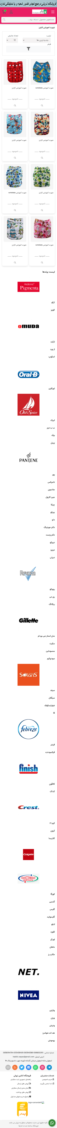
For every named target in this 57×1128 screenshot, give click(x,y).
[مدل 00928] (42, 177)
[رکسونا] (28, 574)
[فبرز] (28, 729)
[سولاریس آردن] (28, 675)
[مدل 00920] (15, 177)
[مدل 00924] (15, 229)
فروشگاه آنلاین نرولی (22, 1075)
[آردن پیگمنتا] (28, 287)
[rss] (15, 1067)
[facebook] (28, 1067)
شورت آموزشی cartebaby (44, 88)
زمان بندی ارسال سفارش (20, 1088)
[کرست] (28, 808)
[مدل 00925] (42, 229)
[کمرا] (28, 879)
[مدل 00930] (42, 124)
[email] (8, 1067)
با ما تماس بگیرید (46, 1084)
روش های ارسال (23, 1084)
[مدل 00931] (15, 72)
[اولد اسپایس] (28, 405)
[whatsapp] (35, 1067)
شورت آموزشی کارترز (19, 88)
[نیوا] (28, 995)
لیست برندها (48, 272)
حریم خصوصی (47, 1079)
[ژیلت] (28, 620)
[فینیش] (28, 768)
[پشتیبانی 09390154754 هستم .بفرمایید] (52, 1123)
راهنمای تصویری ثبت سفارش (21, 1079)
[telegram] (49, 1067)
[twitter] (21, 1067)
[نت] (28, 971)
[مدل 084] (42, 72)
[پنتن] (28, 459)
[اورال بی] (28, 373)
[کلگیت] (28, 854)
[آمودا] (28, 326)
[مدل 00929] (15, 124)
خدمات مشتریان (47, 1075)
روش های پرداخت (22, 1092)
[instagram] (42, 1067)
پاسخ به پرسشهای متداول (20, 1097)
